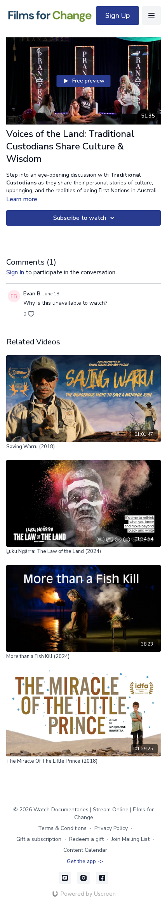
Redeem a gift (86, 839)
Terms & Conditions (62, 828)
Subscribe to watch (79, 218)
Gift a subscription (38, 839)
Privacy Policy (111, 828)
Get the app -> (85, 861)
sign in (15, 272)
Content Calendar (85, 850)
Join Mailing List (130, 839)
